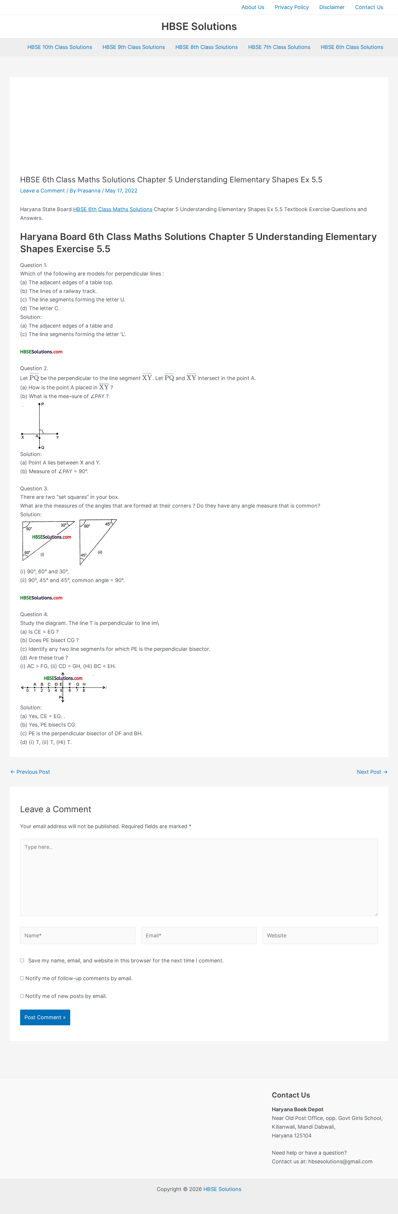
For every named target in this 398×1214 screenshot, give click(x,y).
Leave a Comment (42, 191)
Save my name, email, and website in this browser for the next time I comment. (126, 960)
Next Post (372, 772)
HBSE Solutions (199, 26)
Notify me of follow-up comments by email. (79, 978)
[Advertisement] (199, 131)
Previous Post (30, 772)
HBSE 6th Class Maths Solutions (112, 209)
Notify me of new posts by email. (66, 996)
